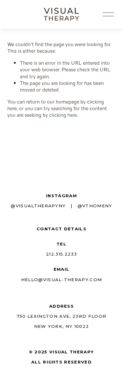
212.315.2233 (61, 254)
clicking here (63, 115)
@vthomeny (95, 205)
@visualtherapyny (38, 205)
